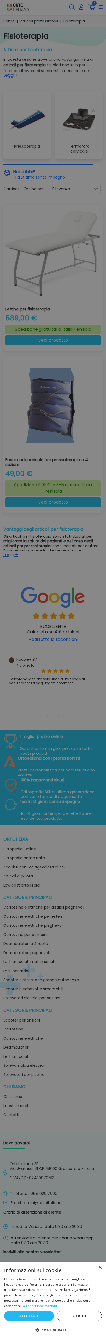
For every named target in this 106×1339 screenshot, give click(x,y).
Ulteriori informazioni (40, 1306)
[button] (53, 1330)
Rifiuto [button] (79, 1316)
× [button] (100, 1268)
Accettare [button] (29, 1316)
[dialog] (53, 1300)
